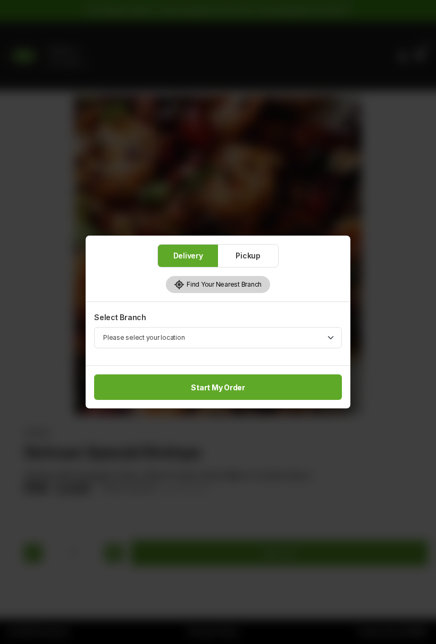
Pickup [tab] (248, 255)
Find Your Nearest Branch (223, 284)
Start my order (218, 387)
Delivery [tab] (188, 255)
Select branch (120, 317)
